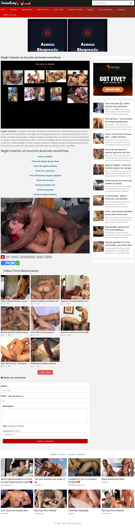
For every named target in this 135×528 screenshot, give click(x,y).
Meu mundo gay (105, 9)
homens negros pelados (45, 194)
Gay (7, 257)
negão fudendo (28, 257)
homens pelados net (45, 185)
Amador (13, 9)
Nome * (4, 386)
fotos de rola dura (45, 180)
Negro (40, 257)
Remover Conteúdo (76, 454)
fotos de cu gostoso (45, 170)
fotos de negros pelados (45, 166)
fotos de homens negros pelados (45, 175)
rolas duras (29, 145)
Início (3, 9)
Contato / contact (57, 454)
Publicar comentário (45, 441)
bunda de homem (27, 140)
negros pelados (45, 156)
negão (15, 257)
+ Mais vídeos (45, 372)
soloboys (121, 9)
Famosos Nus (43, 9)
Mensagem (8, 406)
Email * (12, 396)
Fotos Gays (58, 9)
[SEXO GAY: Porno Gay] (16, 5)
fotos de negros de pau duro (45, 161)
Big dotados (27, 9)
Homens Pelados (75, 9)
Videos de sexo (9, 15)
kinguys (90, 9)
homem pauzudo (45, 189)
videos (49, 257)
